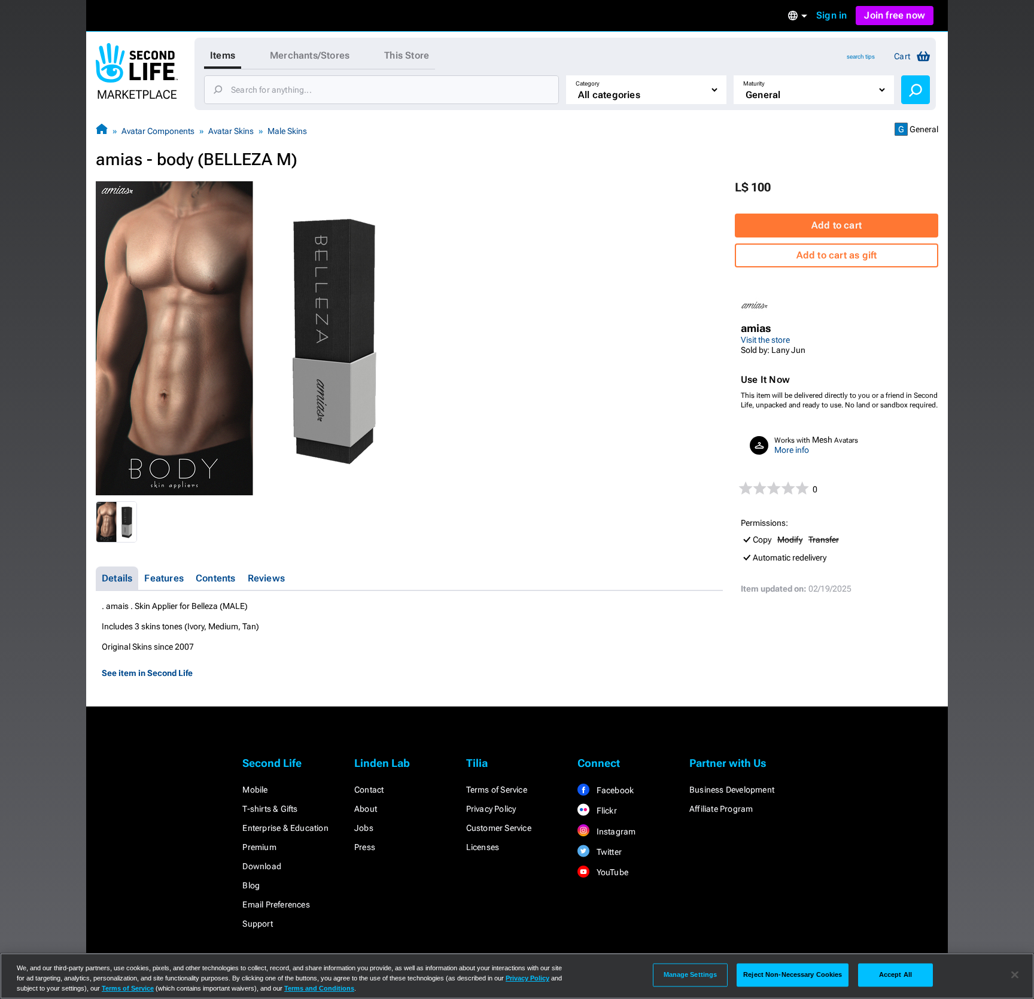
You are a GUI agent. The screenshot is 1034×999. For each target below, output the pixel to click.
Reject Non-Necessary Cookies (792, 974)
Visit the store (765, 340)
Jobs (363, 828)
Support (257, 923)
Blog (251, 885)
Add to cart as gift (836, 255)
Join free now (894, 15)
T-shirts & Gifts (269, 809)
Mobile (254, 789)
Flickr (605, 810)
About (365, 809)
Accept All (895, 974)
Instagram (614, 831)
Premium (259, 847)
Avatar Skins (231, 131)
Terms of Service (496, 789)
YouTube (611, 872)
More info (791, 450)
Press (364, 847)
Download (261, 866)
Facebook (614, 790)
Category (588, 83)
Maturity (754, 83)
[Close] (1015, 975)
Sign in (831, 15)
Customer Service (498, 828)
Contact (369, 789)
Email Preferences (275, 904)
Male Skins (287, 131)
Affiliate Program (721, 809)
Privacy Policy (491, 809)
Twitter (608, 852)
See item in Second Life (147, 673)
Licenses (483, 847)
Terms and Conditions (319, 988)
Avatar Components (157, 131)
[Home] (102, 130)
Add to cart (836, 225)
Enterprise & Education (285, 828)
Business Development (731, 789)
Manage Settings (690, 974)
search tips (861, 56)
